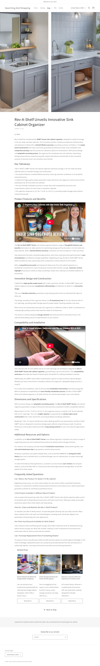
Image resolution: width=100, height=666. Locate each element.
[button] (49, 8)
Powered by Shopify (27, 661)
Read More (27, 601)
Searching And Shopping (15, 661)
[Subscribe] (65, 637)
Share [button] (18, 134)
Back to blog (51, 610)
